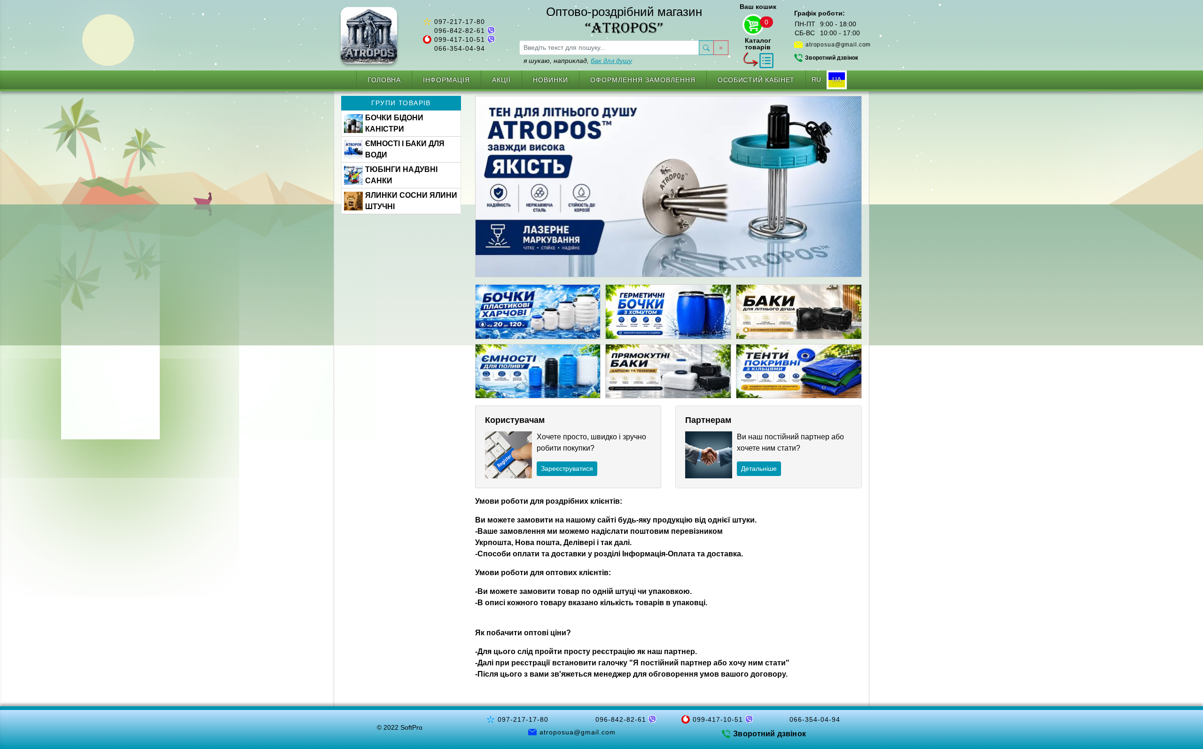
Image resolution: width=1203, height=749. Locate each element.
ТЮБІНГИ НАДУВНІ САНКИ (401, 175)
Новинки (550, 80)
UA (836, 79)
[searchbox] (609, 47)
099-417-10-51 (459, 39)
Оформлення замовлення (642, 80)
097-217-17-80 (459, 21)
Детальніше (759, 468)
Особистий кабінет (756, 80)
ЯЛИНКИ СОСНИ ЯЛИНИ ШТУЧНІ (411, 201)
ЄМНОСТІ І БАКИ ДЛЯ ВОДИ (405, 149)
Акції (501, 80)
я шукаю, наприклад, (577, 60)
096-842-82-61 (459, 30)
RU (816, 79)
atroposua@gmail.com (838, 44)
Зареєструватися (567, 468)
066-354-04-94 (459, 48)
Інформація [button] (446, 80)
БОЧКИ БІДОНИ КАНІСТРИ (394, 123)
